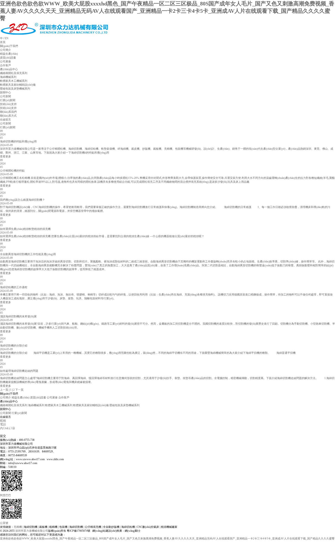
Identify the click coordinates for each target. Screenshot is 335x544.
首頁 (2, 42)
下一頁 (19, 389)
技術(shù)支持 (8, 104)
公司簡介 (5, 397)
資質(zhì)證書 (38, 397)
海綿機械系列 (36, 405)
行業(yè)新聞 (7, 127)
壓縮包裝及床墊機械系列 (124, 405)
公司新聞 (5, 123)
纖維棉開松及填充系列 (13, 405)
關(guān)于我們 (9, 46)
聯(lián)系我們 (8, 111)
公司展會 (52, 397)
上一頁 (4, 389)
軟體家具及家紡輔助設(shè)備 (91, 405)
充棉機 (18, 527)
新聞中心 (5, 92)
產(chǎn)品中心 (9, 69)
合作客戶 (63, 397)
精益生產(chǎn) (20, 397)
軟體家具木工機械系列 (58, 405)
